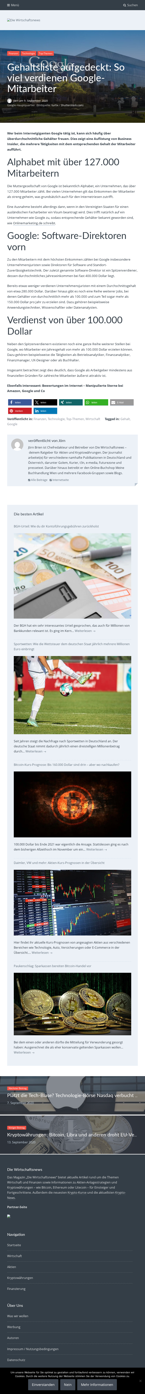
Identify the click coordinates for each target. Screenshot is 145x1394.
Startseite (14, 1245)
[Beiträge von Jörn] (17, 445)
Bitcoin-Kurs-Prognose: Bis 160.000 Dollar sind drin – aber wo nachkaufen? (66, 765)
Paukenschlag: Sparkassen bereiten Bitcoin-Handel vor (52, 966)
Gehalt (125, 419)
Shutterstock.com (72, 105)
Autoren (13, 1338)
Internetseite (60, 480)
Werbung (13, 1327)
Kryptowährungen (20, 1278)
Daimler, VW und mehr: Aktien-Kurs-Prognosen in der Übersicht (59, 863)
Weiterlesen (85, 631)
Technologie (28, 53)
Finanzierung (16, 1289)
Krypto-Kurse (77, 1192)
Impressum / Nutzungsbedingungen (33, 1349)
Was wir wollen (17, 1316)
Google (12, 424)
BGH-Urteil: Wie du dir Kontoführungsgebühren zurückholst (56, 526)
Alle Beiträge (38, 480)
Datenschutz (16, 1360)
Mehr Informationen (97, 1384)
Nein (68, 1384)
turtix (55, 105)
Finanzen (13, 53)
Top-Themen (45, 53)
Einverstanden (43, 1384)
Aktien (11, 1267)
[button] (20, 402)
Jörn (16, 101)
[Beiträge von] (10, 101)
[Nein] (140, 1381)
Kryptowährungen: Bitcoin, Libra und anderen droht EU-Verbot (75, 1134)
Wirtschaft (93, 419)
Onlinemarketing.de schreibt (34, 223)
